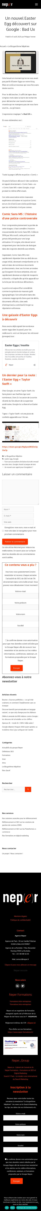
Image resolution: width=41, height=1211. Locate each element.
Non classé (6, 770)
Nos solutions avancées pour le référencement (19, 818)
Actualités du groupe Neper (12, 748)
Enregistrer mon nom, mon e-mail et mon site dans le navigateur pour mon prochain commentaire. (20, 530)
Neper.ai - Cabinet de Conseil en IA (20, 1067)
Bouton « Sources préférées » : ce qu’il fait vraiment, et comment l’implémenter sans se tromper (19, 703)
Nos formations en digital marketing (15, 836)
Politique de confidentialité (20, 920)
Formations (6, 755)
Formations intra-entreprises (20, 1004)
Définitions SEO (8, 751)
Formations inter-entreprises (20, 1001)
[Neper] (7, 4)
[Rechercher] (28, 789)
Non (12, 1208)
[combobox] (13, 789)
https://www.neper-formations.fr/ (20, 1032)
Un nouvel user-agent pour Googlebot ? (19, 467)
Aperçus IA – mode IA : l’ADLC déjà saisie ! (18, 723)
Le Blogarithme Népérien (18, 46)
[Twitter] (23, 986)
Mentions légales (20, 916)
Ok (7, 1208)
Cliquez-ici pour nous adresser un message (20, 965)
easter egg (8, 459)
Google (15, 459)
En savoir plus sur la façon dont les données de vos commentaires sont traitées (19, 553)
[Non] (38, 1203)
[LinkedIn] (17, 986)
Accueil (3, 46)
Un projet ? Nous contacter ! (12, 854)
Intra (4, 763)
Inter (4, 759)
